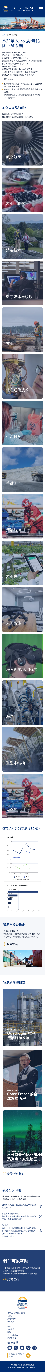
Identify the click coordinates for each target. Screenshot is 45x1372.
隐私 (9, 1332)
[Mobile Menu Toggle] (40, 9)
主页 (3, 35)
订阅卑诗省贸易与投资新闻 (16, 1355)
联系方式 (10, 1322)
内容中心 (11, 1338)
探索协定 (13, 944)
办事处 (9, 1316)
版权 (9, 1326)
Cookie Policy (12, 1335)
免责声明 (10, 1329)
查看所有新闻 (15, 1174)
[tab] (22, 1206)
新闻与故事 (11, 1319)
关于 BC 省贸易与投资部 (16, 1313)
